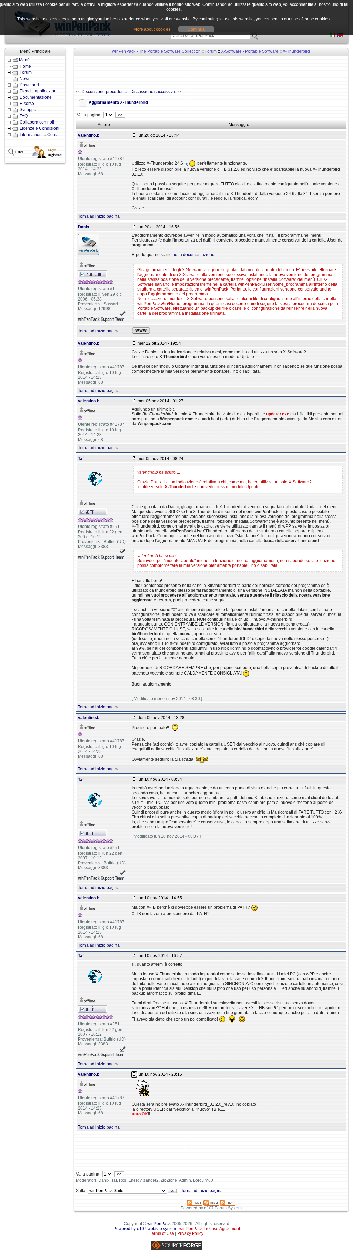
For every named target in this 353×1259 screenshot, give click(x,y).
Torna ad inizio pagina (99, 216)
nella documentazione (193, 254)
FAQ (24, 116)
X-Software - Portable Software (250, 51)
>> (120, 114)
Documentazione (36, 97)
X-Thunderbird (296, 51)
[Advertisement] (201, 72)
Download (29, 84)
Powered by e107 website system (144, 1228)
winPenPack (159, 1223)
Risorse (27, 103)
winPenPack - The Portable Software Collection (156, 51)
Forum (26, 72)
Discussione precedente (104, 91)
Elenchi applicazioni (39, 91)
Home (25, 66)
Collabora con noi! (37, 122)
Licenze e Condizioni (39, 128)
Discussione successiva (152, 91)
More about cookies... (153, 29)
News (25, 78)
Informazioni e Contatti (41, 134)
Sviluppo (28, 109)
